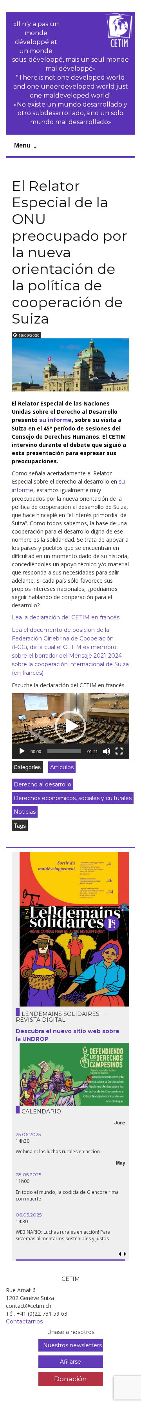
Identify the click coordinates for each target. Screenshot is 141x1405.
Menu (22, 145)
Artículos (62, 767)
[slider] (64, 751)
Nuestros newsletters (72, 1345)
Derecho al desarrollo (42, 784)
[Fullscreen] (119, 751)
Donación (70, 1379)
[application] (70, 726)
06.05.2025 (29, 1215)
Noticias (25, 811)
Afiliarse (70, 1361)
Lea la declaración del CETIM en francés (65, 617)
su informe (55, 419)
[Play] (22, 751)
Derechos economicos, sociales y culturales (73, 798)
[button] (70, 726)
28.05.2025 (28, 1174)
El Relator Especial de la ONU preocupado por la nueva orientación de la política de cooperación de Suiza (69, 252)
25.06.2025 (28, 1134)
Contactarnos (24, 1321)
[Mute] (106, 751)
